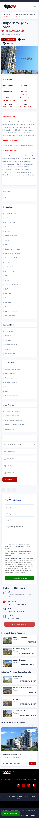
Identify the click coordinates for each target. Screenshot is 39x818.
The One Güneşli (19, 711)
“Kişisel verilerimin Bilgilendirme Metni (15, 558)
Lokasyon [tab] (10, 43)
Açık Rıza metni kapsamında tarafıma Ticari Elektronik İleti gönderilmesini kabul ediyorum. (18, 553)
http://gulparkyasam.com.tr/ (17, 604)
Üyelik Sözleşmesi (30, 796)
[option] (19, 58)
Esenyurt (31, 15)
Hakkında (26, 815)
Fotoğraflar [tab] (10, 40)
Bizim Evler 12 (18, 676)
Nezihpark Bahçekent (21, 649)
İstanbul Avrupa (20, 15)
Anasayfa (8, 15)
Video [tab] (24, 40)
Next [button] (35, 71)
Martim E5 (16, 699)
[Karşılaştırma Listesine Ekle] (9, 490)
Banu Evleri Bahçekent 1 (22, 637)
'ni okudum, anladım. (18, 547)
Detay (12, 763)
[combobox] (22, 444)
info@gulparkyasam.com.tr (16, 611)
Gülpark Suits (23, 755)
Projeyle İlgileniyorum (19, 578)
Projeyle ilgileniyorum (11, 813)
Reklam (33, 815)
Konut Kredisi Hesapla (19, 624)
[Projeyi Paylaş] (3, 490)
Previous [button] (2, 71)
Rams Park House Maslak (22, 688)
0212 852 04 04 (13, 618)
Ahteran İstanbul (19, 660)
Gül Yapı (17, 500)
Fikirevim (30, 810)
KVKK (3, 796)
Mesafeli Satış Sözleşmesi (15, 796)
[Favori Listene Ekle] (14, 490)
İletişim (19, 798)
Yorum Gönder (9, 479)
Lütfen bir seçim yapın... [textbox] (14, 444)
